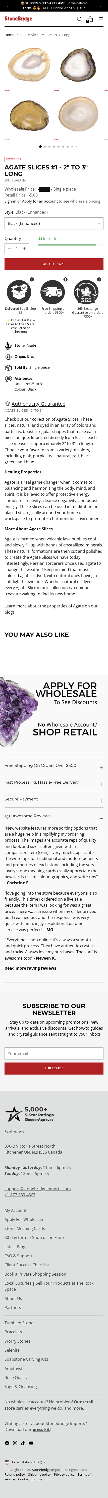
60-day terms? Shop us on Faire (34, 1237)
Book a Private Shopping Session (35, 1274)
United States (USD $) (26, 1462)
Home (9, 34)
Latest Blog (15, 1247)
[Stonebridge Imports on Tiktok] (24, 1444)
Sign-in (10, 201)
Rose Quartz (16, 1377)
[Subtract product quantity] (24, 249)
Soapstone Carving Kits (26, 1359)
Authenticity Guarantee (38, 403)
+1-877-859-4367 (20, 1195)
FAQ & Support (19, 1256)
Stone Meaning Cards (25, 1228)
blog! (9, 612)
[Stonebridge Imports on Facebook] (8, 1444)
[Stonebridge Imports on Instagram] (16, 1444)
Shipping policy (39, 1474)
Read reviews (14, 1131)
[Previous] (7, 6)
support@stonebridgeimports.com (38, 1189)
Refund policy (15, 1474)
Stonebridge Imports (47, 1470)
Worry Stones (17, 1341)
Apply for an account (40, 201)
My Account (16, 1210)
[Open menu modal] (101, 19)
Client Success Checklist (27, 1265)
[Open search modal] (79, 19)
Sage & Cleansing (21, 1386)
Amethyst (14, 1368)
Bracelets (13, 1332)
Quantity (13, 238)
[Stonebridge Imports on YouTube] (32, 1444)
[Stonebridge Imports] (18, 19)
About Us (13, 1298)
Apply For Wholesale (24, 1219)
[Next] (100, 6)
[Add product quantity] (9, 249)
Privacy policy (64, 1474)
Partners (13, 1307)
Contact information (33, 1479)
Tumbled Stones (20, 1323)
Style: (26, 212)
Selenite (12, 1350)
